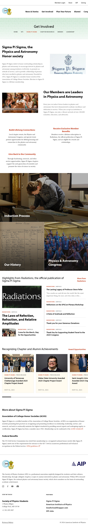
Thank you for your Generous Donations (62, 323)
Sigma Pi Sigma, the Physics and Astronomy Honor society (20, 51)
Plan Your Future (63, 11)
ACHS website (76, 429)
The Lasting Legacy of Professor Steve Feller (64, 289)
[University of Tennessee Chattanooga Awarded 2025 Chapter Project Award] (18, 363)
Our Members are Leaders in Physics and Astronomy (63, 94)
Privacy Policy (7, 522)
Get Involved (47, 11)
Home (16, 32)
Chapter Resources (47, 32)
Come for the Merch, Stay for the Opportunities (28, 333)
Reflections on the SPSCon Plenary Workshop (64, 304)
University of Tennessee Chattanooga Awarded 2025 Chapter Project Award (16, 381)
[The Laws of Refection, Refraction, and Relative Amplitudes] (22, 297)
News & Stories (32, 11)
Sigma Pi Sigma (32, 32)
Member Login (60, 3)
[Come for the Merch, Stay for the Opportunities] (9, 332)
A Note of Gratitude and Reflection (60, 314)
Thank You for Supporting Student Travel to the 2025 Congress (65, 333)
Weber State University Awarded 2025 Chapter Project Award (51, 379)
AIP (76, 3)
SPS (22, 32)
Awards (60, 32)
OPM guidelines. (32, 446)
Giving (83, 3)
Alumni (77, 11)
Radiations (6, 312)
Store (70, 3)
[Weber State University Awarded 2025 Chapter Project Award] (52, 363)
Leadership (70, 32)
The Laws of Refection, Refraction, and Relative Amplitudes (19, 319)
